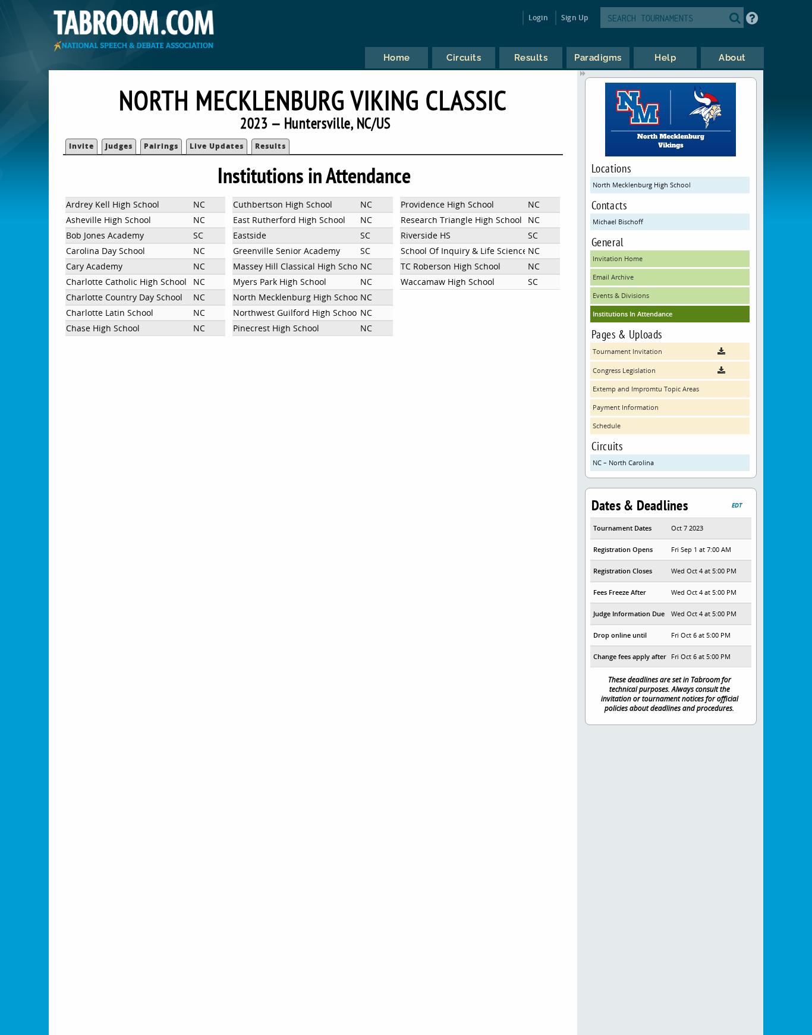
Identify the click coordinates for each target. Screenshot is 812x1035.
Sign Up (574, 17)
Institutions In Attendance (632, 313)
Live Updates (217, 146)
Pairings (161, 146)
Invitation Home (618, 258)
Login (538, 17)
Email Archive (613, 276)
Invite (81, 146)
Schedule (607, 425)
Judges (119, 146)
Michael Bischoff (618, 221)
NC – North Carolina (623, 462)
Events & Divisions (621, 295)
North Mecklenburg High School (642, 184)
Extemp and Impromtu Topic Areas (646, 388)
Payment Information (626, 407)
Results (270, 146)
